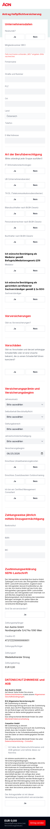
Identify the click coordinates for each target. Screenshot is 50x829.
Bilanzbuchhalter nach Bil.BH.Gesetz (21, 207)
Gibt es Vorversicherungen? (18, 322)
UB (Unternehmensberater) (17, 179)
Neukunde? (10, 31)
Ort (6, 98)
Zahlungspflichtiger (14, 646)
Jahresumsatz (11, 399)
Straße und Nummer (14, 74)
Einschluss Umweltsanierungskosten (21, 461)
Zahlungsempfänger (14, 623)
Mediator (9, 264)
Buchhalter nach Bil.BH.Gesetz (19, 236)
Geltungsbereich (12, 424)
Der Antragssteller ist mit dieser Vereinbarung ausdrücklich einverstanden (24, 795)
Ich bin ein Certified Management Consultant (20, 490)
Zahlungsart (10, 653)
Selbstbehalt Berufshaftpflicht (18, 411)
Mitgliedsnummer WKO (15, 45)
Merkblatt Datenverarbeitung (17, 719)
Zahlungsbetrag (12, 663)
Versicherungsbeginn (14, 448)
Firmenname (10, 62)
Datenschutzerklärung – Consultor (19, 741)
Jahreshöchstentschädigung (18, 436)
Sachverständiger (13, 293)
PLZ (6, 86)
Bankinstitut (10, 525)
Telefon (8, 123)
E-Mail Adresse (12, 135)
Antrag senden (37, 823)
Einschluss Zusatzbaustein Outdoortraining (24, 475)
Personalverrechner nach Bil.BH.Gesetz (23, 222)
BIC (6, 550)
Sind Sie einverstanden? (16, 608)
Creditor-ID (10, 636)
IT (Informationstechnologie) (18, 165)
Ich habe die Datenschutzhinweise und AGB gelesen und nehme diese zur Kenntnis (26, 750)
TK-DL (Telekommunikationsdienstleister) (24, 193)
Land (7, 111)
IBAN (7, 538)
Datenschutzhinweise (14, 694)
